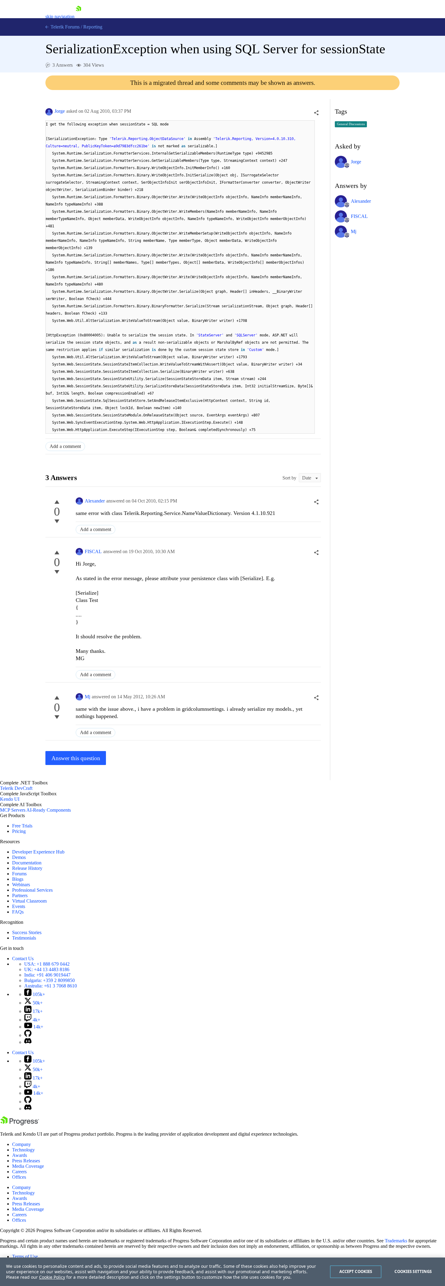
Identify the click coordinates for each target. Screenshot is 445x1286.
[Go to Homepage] (78, 16)
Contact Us (23, 958)
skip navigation (59, 16)
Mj (87, 696)
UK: (46, 969)
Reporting (92, 26)
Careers (19, 1171)
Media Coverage (28, 1166)
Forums (19, 873)
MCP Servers (12, 810)
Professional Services (32, 890)
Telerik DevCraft (16, 788)
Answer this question (75, 758)
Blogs (17, 879)
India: (47, 974)
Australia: (50, 985)
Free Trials (22, 825)
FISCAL (93, 551)
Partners (20, 895)
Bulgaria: (49, 980)
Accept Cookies (355, 1271)
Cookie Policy (52, 1277)
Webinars (21, 884)
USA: (47, 964)
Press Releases (26, 1160)
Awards (19, 1155)
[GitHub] (27, 1035)
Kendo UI (9, 799)
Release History (27, 868)
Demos (19, 857)
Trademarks (396, 1240)
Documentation (26, 862)
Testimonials (24, 937)
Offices (19, 1177)
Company (21, 1144)
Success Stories (26, 932)
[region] (222, 1272)
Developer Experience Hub (38, 851)
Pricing (19, 831)
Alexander (95, 500)
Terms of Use (25, 1256)
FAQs (18, 911)
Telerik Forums (64, 26)
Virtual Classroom (29, 901)
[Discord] (27, 1042)
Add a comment (65, 446)
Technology (23, 1149)
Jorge (59, 111)
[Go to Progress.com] (19, 1123)
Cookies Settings (413, 1271)
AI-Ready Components (48, 810)
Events (18, 906)
